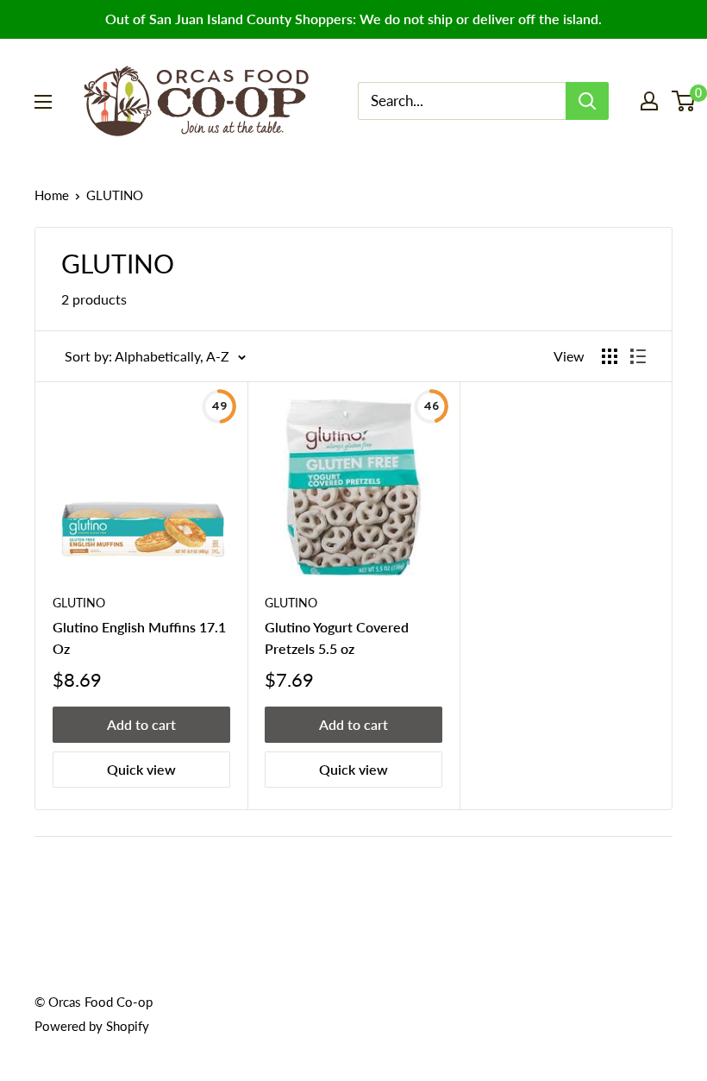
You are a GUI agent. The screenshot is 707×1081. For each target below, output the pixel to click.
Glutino (291, 602)
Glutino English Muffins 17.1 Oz (139, 638)
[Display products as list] (638, 356)
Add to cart (141, 724)
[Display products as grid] (609, 356)
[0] (684, 101)
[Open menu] (43, 102)
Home (51, 195)
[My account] (649, 100)
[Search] (587, 101)
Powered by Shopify (91, 1026)
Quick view (141, 769)
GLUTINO (79, 602)
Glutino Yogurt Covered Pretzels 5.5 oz (337, 638)
